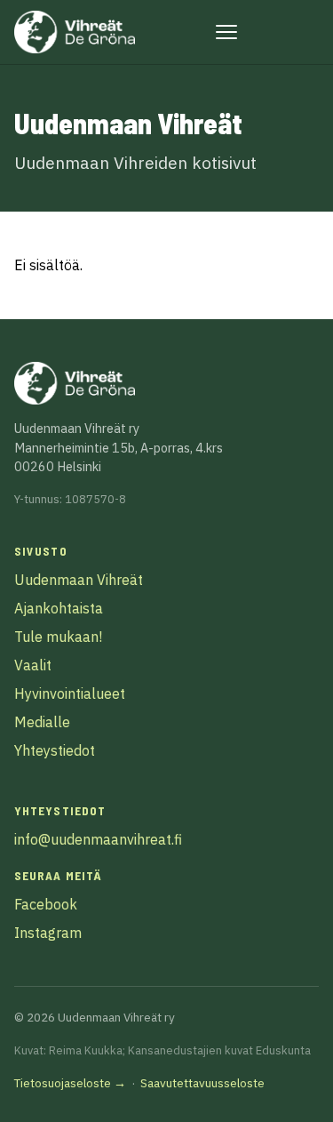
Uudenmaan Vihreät (78, 580)
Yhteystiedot (54, 750)
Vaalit (33, 665)
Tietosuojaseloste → (70, 1083)
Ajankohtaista (58, 608)
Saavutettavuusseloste (202, 1083)
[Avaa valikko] (226, 32)
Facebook (45, 904)
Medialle (42, 722)
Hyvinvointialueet (69, 693)
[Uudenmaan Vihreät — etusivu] (74, 32)
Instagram (48, 933)
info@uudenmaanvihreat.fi (98, 839)
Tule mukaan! (58, 636)
